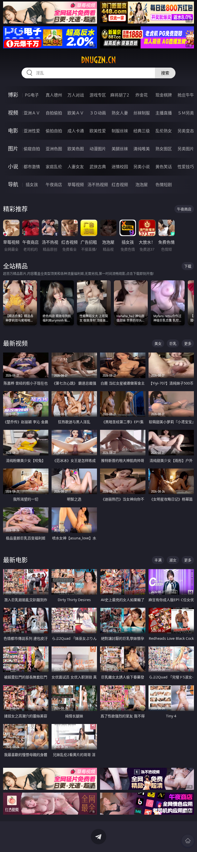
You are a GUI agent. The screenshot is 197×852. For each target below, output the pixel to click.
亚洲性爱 (32, 131)
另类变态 (186, 131)
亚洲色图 (54, 149)
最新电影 (15, 560)
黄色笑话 (163, 166)
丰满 (158, 560)
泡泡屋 (141, 184)
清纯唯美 (141, 149)
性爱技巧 (186, 166)
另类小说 (141, 166)
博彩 (13, 94)
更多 (187, 343)
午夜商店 (54, 184)
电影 (13, 130)
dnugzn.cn (98, 60)
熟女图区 (163, 149)
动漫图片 (98, 149)
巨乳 (172, 343)
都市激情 (32, 166)
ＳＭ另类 (186, 113)
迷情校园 (120, 166)
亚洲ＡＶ (32, 113)
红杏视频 (120, 184)
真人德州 (54, 95)
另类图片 (186, 149)
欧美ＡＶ (75, 113)
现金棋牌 (163, 95)
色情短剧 (163, 184)
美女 (158, 343)
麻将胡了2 (119, 95)
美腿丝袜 (120, 149)
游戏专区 (98, 95)
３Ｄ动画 (98, 113)
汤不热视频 (97, 184)
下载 (187, 266)
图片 (13, 148)
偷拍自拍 (54, 131)
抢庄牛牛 (186, 95)
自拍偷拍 (54, 113)
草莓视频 (75, 184)
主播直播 (163, 113)
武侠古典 (98, 166)
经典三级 (141, 131)
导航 (13, 184)
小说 (13, 166)
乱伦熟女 (163, 131)
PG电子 (32, 95)
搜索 (165, 73)
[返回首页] (188, 841)
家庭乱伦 (54, 166)
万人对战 (75, 95)
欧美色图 (75, 149)
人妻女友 (75, 166)
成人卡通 (75, 131)
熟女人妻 (120, 113)
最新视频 (15, 343)
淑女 (172, 560)
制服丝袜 (120, 131)
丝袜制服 (141, 113)
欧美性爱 (98, 131)
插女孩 (32, 184)
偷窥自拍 (32, 149)
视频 (13, 112)
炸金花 (141, 95)
